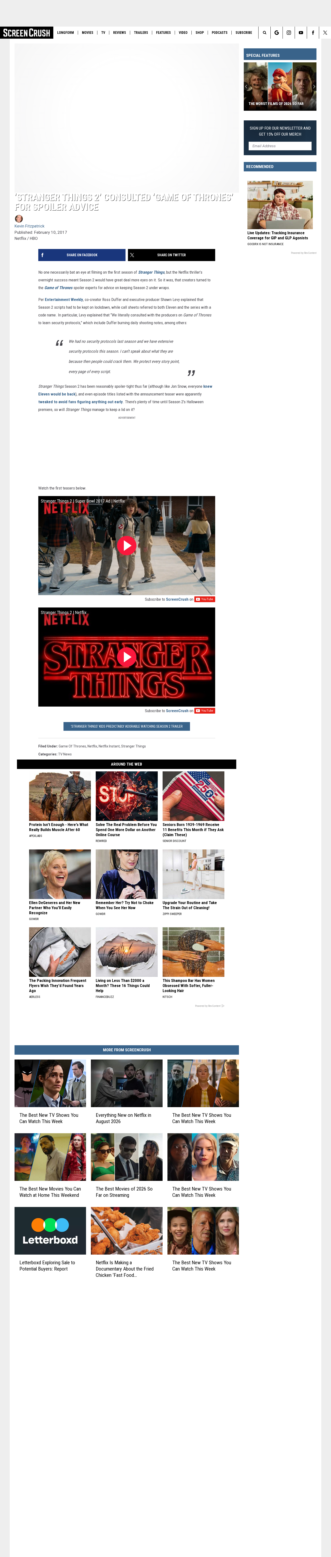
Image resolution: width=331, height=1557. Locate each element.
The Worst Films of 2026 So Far (276, 104)
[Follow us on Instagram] (289, 33)
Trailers (141, 33)
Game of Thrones (72, 746)
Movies (87, 33)
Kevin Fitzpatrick (29, 226)
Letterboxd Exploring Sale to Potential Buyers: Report (47, 1265)
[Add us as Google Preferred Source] (277, 33)
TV (103, 33)
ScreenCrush (177, 599)
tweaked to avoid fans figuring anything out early (80, 401)
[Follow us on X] (325, 33)
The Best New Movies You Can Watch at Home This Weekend (50, 1192)
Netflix (92, 746)
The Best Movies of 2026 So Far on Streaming (124, 1192)
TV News (65, 754)
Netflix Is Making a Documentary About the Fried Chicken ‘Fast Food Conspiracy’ (125, 1268)
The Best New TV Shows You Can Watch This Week (48, 1118)
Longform (65, 33)
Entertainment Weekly (64, 299)
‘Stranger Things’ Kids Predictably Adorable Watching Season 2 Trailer (127, 726)
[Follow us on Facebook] (313, 33)
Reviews (119, 33)
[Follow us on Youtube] (301, 33)
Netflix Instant (109, 746)
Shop (200, 33)
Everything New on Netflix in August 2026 (123, 1118)
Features (163, 33)
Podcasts (220, 33)
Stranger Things (133, 746)
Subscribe (244, 33)
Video (183, 33)
